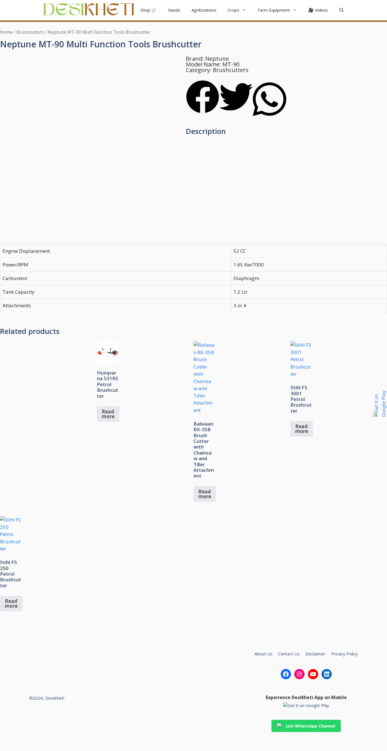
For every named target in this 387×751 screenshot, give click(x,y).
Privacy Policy (344, 654)
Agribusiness (204, 10)
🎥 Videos (318, 10)
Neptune (217, 58)
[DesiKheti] (89, 10)
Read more (108, 414)
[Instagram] (299, 674)
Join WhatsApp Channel (310, 726)
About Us (263, 654)
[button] (341, 10)
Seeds (174, 10)
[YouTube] (313, 674)
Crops (233, 10)
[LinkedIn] (327, 674)
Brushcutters (30, 32)
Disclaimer (315, 654)
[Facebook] (286, 674)
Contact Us (289, 654)
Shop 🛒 (149, 10)
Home (6, 32)
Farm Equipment (274, 10)
